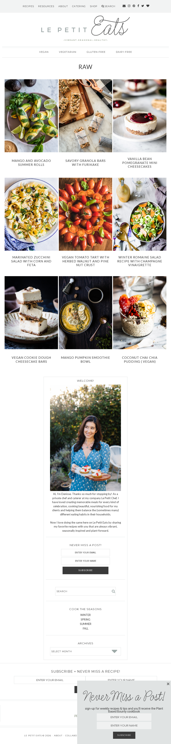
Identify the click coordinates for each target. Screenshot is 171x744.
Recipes (28, 6)
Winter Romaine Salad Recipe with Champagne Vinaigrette (139, 261)
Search (109, 6)
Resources (46, 6)
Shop (93, 6)
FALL (85, 628)
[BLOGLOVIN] (148, 6)
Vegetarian (67, 51)
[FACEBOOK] (138, 6)
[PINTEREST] (134, 6)
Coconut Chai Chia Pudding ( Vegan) (139, 359)
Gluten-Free (96, 51)
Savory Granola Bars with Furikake (85, 162)
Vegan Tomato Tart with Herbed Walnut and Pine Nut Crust (85, 261)
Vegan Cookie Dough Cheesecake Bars (31, 359)
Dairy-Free (124, 51)
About (63, 6)
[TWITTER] (142, 6)
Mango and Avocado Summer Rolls (31, 162)
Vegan (44, 51)
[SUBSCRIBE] (124, 6)
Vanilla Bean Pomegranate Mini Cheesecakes (139, 163)
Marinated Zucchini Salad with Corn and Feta (31, 261)
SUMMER (85, 624)
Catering (79, 6)
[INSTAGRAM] (129, 6)
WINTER (85, 615)
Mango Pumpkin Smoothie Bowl (85, 359)
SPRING (85, 619)
